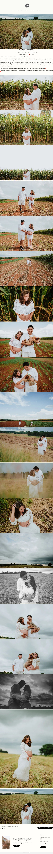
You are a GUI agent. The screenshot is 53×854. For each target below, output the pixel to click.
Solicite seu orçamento (45, 827)
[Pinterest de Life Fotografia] (43, 843)
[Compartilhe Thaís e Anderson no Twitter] (2, 828)
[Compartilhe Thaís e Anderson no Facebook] (0, 828)
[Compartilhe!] (27, 108)
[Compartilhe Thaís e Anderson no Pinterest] (4, 828)
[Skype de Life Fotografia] (45, 843)
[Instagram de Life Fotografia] (42, 843)
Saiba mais (16, 845)
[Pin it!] (30, 108)
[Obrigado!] (22, 108)
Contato (43, 847)
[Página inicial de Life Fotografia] (26, 5)
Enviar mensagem (44, 839)
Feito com (26, 852)
